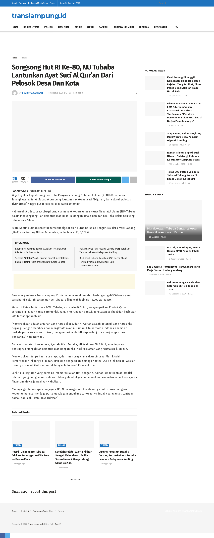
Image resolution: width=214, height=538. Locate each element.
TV (177, 27)
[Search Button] (181, 3)
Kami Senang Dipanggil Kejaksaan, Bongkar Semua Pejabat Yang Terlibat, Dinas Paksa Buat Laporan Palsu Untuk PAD (184, 84)
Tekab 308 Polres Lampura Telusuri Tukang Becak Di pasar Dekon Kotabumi (183, 175)
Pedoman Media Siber (38, 3)
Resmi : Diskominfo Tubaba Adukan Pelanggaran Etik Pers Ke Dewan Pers (30, 455)
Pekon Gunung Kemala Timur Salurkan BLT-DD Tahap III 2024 (184, 286)
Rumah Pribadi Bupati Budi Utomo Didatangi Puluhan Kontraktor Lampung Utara (183, 156)
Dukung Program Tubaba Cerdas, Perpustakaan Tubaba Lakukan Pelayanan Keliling (117, 455)
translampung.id (39, 15)
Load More (74, 479)
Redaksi (22, 3)
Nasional (63, 27)
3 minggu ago (62, 467)
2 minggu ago (19, 464)
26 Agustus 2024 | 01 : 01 (179, 145)
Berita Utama (31, 27)
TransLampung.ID (36, 524)
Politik (48, 27)
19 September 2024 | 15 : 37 (181, 294)
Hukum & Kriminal (123, 27)
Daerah (103, 27)
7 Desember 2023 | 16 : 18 (160, 275)
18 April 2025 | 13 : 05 (178, 96)
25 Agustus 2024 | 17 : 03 (179, 183)
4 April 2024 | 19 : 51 (177, 125)
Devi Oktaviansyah (32, 93)
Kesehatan (160, 27)
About (14, 3)
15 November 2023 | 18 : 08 (180, 164)
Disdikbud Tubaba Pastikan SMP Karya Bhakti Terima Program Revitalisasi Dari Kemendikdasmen (103, 262)
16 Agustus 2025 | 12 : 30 (59, 93)
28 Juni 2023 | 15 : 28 (157, 237)
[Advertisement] (107, 43)
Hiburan (144, 27)
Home (15, 27)
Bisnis (78, 27)
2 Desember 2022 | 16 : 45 (180, 259)
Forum (53, 3)
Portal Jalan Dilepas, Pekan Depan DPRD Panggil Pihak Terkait (183, 251)
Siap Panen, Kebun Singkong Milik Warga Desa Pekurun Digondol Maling (184, 137)
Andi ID (58, 524)
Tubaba (23, 58)
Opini (90, 27)
